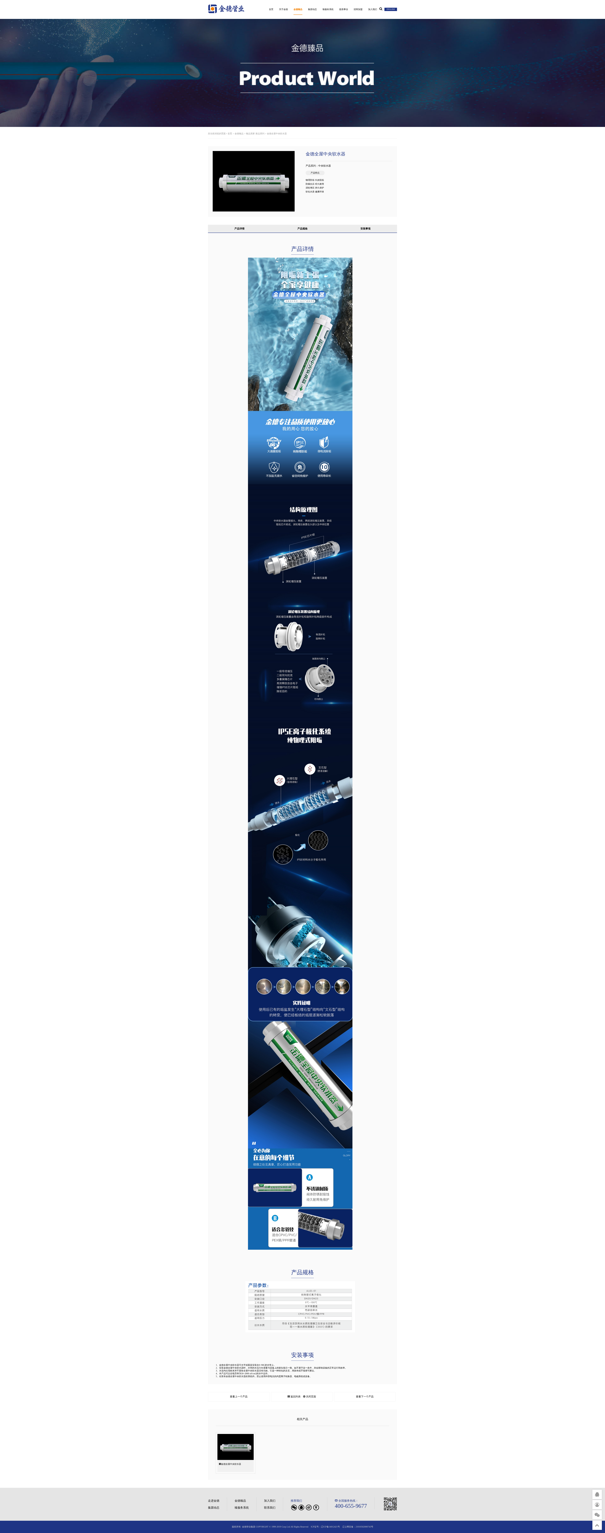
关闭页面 (310, 1396)
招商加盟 (358, 9)
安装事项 (365, 228)
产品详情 (239, 228)
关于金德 (283, 9)
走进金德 (213, 1500)
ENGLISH (391, 9)
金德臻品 (298, 9)
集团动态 (312, 9)
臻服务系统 (328, 9)
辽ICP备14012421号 (330, 1527)
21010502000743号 (364, 1527)
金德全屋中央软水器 (277, 133)
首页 (271, 9)
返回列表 (295, 1396)
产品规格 (302, 228)
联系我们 (269, 1507)
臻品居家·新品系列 (255, 133)
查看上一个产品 (239, 1396)
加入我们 (372, 9)
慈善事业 (343, 9)
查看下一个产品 (365, 1396)
